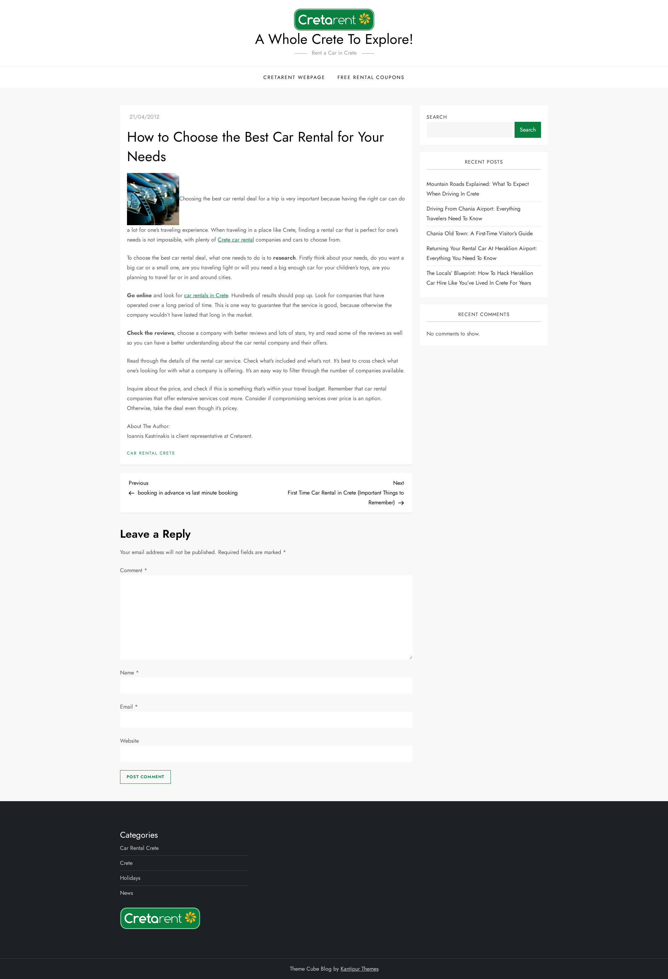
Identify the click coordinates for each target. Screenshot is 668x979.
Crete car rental (236, 240)
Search (437, 116)
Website (129, 741)
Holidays (130, 878)
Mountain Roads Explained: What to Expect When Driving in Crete (478, 189)
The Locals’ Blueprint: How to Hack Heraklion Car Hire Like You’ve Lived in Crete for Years (480, 278)
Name (129, 673)
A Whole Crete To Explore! (334, 39)
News (126, 893)
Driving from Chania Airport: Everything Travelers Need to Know (473, 213)
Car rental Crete (151, 453)
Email (129, 707)
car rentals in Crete (206, 295)
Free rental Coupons (371, 77)
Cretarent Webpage (294, 77)
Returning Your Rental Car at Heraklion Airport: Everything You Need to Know (482, 253)
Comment (133, 570)
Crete (126, 863)
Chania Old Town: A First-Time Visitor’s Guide (480, 233)
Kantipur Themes (360, 969)
